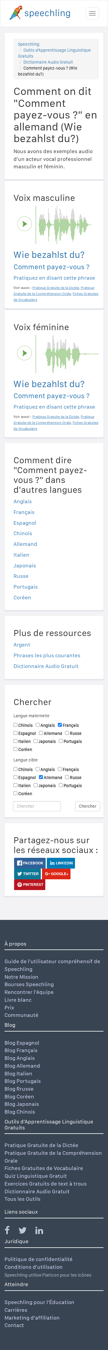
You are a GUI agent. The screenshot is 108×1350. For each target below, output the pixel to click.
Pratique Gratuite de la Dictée (41, 1145)
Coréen (22, 597)
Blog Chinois (19, 1112)
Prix (9, 1007)
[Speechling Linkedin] (43, 1232)
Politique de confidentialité (38, 1259)
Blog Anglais (19, 1058)
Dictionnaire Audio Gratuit (48, 62)
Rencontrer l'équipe (29, 992)
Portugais (26, 587)
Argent (22, 644)
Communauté (21, 1015)
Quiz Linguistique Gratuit (35, 1176)
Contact (14, 1325)
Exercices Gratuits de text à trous (45, 1183)
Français (24, 512)
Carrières (15, 1310)
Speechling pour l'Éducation (39, 1302)
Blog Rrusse (19, 1089)
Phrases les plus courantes (47, 655)
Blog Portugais (22, 1081)
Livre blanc (18, 1000)
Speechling (28, 44)
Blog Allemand (22, 1066)
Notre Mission (21, 977)
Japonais (25, 565)
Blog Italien (18, 1073)
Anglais (23, 501)
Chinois (23, 533)
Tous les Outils (22, 1199)
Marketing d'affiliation (32, 1317)
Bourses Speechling (29, 984)
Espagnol (25, 523)
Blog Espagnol (21, 1043)
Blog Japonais (21, 1104)
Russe (21, 576)
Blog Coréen (19, 1096)
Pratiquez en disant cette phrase (54, 278)
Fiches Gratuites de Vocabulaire (43, 1168)
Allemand (25, 544)
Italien (21, 555)
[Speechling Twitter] (26, 1232)
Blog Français (21, 1050)
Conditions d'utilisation (33, 1267)
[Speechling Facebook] (10, 1232)
